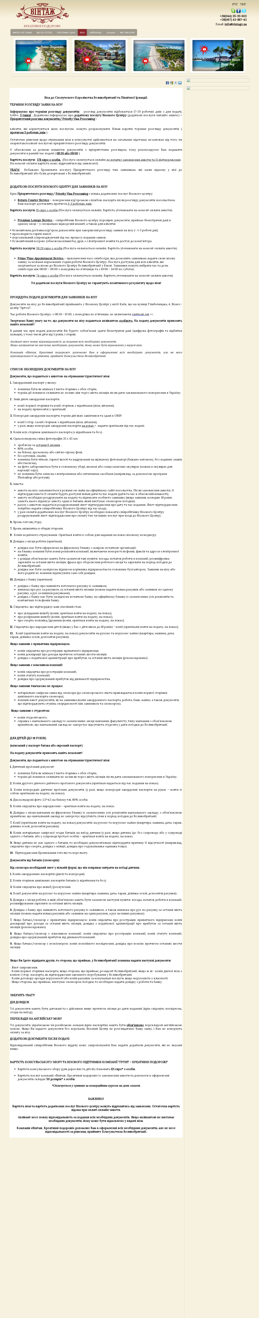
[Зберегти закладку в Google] (171, 82)
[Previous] (16, 55)
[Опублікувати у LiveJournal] (175, 82)
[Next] (62, 55)
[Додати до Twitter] (179, 82)
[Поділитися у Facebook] (167, 82)
